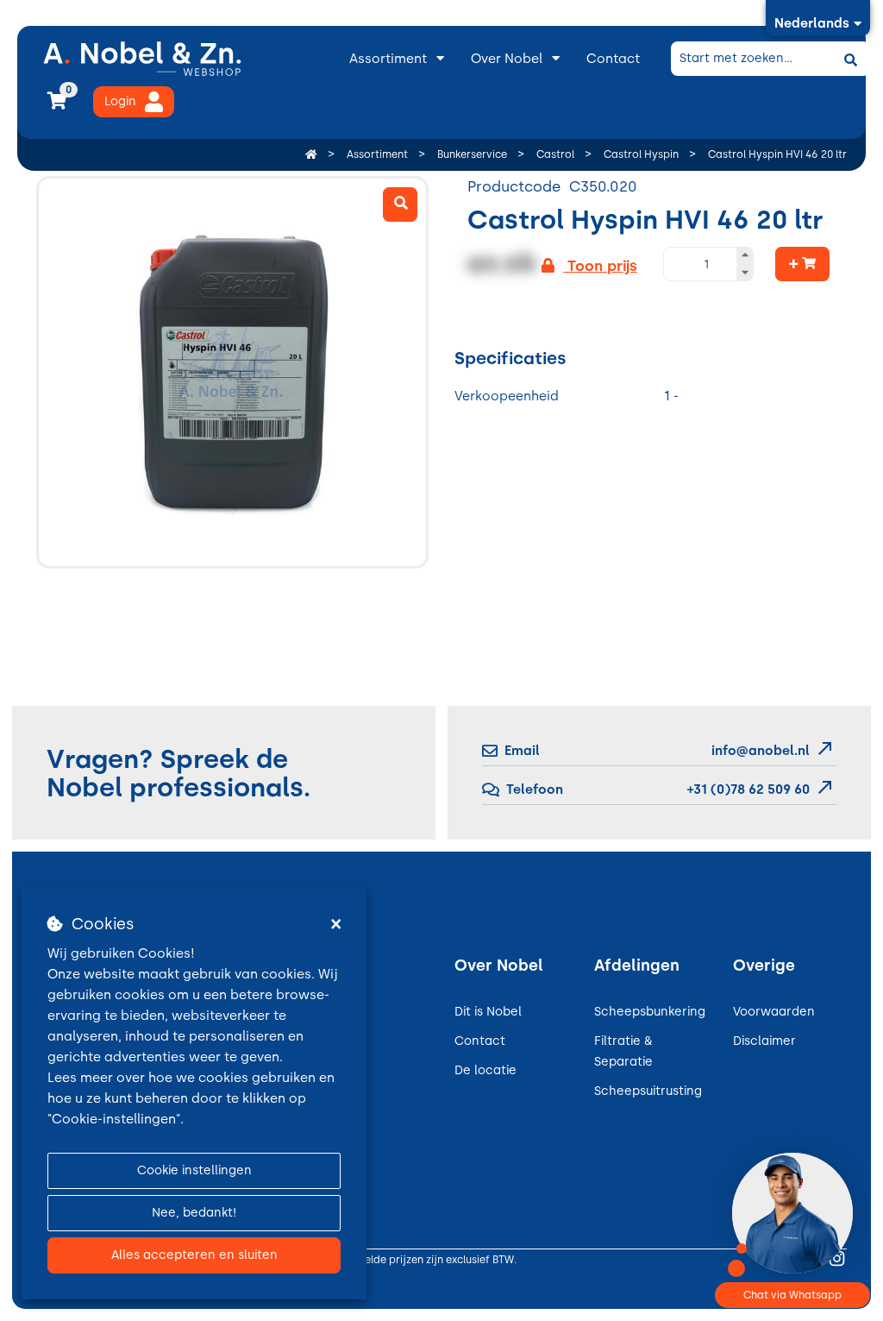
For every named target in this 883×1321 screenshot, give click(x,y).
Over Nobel (506, 58)
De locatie (485, 1070)
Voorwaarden (774, 1011)
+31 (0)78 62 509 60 (747, 789)
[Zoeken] (850, 58)
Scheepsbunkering (649, 1011)
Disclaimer (764, 1041)
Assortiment (388, 58)
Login (120, 101)
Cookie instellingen (194, 1170)
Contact (613, 58)
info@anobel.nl (760, 750)
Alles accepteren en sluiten (194, 1255)
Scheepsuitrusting (648, 1091)
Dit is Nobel (488, 1011)
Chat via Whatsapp (792, 1295)
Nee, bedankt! (194, 1212)
